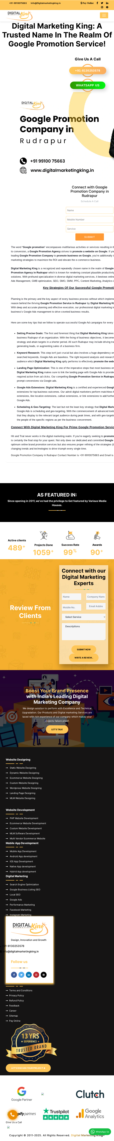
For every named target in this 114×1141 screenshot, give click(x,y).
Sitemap (13, 1015)
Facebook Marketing (19, 909)
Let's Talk (57, 729)
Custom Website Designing (23, 783)
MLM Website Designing (21, 798)
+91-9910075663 (18, 3)
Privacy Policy (16, 995)
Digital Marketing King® (88, 1135)
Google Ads (15, 899)
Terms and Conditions (20, 990)
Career (12, 1010)
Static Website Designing (22, 767)
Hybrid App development (22, 871)
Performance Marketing (21, 904)
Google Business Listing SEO (24, 889)
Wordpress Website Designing (25, 788)
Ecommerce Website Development (27, 823)
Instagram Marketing (19, 914)
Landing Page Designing (21, 793)
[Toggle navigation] (104, 15)
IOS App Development (20, 861)
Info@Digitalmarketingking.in (46, 3)
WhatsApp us (87, 85)
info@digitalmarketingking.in (21, 951)
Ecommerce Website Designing (25, 777)
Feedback (13, 1005)
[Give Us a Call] (13, 1115)
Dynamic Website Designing (23, 772)
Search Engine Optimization (23, 884)
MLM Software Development (24, 833)
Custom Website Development (25, 828)
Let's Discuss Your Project (27, 1068)
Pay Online (14, 1020)
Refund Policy (16, 1000)
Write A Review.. (84, 657)
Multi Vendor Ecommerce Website (26, 838)
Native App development (22, 866)
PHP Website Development (23, 818)
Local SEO (14, 894)
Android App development (22, 856)
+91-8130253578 (87, 70)
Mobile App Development (22, 851)
